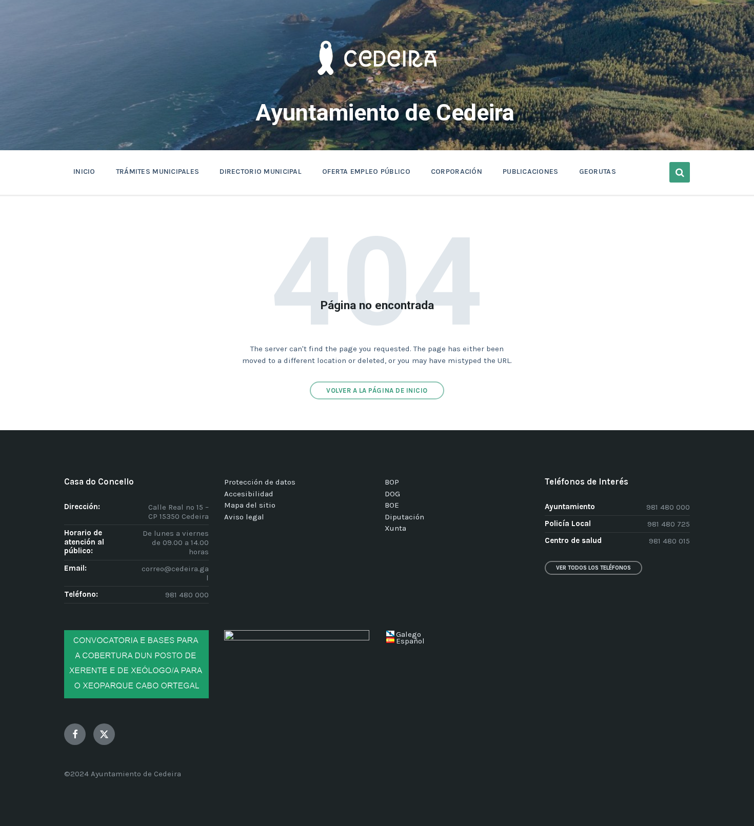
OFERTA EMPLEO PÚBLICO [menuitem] (366, 171)
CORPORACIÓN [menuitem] (456, 171)
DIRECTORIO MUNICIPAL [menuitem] (261, 171)
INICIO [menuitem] (84, 171)
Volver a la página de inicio (377, 390)
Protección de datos (259, 482)
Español (410, 641)
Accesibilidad (248, 493)
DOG (392, 493)
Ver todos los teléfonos (593, 568)
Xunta (395, 528)
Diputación (404, 516)
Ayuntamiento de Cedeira (384, 112)
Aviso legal (244, 516)
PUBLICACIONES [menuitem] (531, 171)
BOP (392, 482)
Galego (408, 634)
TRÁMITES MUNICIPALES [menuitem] (158, 171)
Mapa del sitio (249, 505)
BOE (392, 505)
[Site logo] (377, 90)
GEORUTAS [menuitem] (597, 171)
